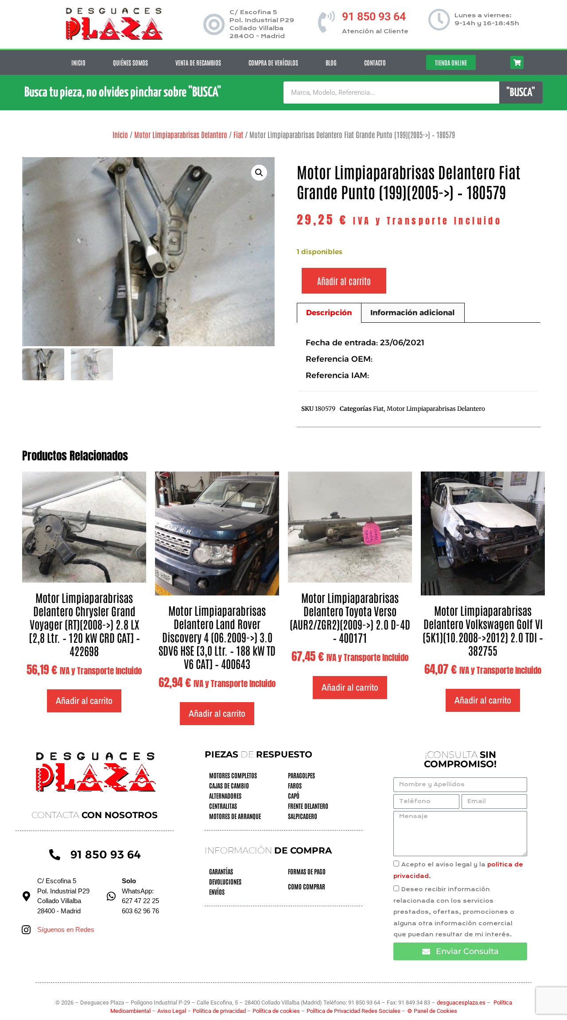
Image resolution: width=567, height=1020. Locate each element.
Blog (331, 62)
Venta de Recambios (198, 62)
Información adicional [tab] (412, 312)
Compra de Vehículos (273, 62)
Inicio (78, 62)
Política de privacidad (220, 1011)
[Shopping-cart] (517, 62)
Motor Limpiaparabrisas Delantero (180, 134)
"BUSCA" (520, 92)
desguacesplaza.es (462, 1002)
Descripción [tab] (329, 312)
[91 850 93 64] (326, 22)
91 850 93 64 (374, 16)
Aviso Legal (172, 1011)
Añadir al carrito (344, 280)
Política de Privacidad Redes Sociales (353, 1011)
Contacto (375, 62)
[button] (259, 173)
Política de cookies (276, 1011)
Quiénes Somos (130, 62)
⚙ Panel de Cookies (432, 1011)
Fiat (238, 134)
